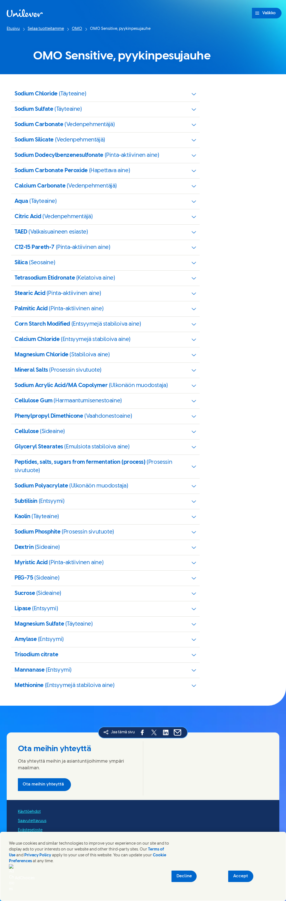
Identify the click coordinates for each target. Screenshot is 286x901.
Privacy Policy (37, 855)
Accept (240, 876)
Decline (184, 876)
